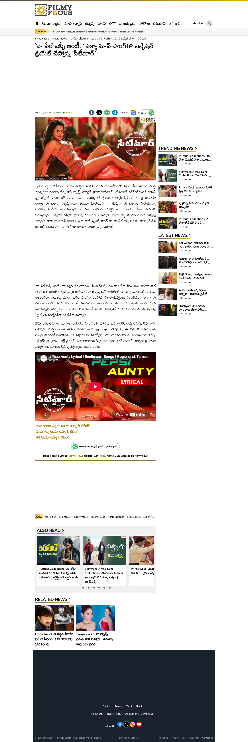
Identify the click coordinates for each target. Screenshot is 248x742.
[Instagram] (132, 724)
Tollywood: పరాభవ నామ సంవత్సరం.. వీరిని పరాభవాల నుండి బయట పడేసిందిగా (195, 246)
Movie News (59, 38)
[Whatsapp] (75, 446)
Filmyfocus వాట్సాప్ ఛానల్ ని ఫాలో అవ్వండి (98, 446)
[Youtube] (139, 724)
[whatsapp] (107, 112)
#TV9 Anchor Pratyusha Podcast (69, 31)
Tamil (129, 706)
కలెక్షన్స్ (89, 23)
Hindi (139, 706)
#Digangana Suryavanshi (73, 517)
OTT (112, 23)
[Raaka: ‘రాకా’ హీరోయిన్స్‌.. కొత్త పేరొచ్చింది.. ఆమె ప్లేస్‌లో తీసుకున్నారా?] (167, 262)
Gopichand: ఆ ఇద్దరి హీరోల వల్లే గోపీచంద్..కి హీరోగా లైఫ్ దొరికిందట (54, 639)
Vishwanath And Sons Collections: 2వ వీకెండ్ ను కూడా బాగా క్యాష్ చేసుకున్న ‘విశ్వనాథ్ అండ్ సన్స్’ (104, 575)
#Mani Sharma (115, 517)
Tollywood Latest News (66, 737)
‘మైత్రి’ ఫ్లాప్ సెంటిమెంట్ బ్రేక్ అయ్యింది (194, 205)
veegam (134, 737)
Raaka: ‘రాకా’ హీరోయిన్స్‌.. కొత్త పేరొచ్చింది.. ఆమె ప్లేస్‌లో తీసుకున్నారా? (195, 262)
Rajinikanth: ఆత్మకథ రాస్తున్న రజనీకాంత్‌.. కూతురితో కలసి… (196, 277)
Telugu (119, 706)
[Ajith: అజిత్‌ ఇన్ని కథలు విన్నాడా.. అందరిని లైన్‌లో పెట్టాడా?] (167, 294)
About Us (96, 713)
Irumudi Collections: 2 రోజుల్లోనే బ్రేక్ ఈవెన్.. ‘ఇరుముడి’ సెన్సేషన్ (193, 222)
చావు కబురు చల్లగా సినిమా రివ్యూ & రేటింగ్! (63, 425)
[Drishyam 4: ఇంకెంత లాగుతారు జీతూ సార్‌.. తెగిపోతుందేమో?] (167, 310)
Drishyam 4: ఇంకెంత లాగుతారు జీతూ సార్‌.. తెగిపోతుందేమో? (192, 309)
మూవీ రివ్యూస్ (73, 23)
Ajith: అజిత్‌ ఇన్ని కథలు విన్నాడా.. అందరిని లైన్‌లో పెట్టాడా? (193, 293)
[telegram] (115, 112)
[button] (83, 588)
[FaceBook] (91, 112)
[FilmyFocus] (55, 10)
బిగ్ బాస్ (174, 23)
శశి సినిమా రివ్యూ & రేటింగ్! (53, 437)
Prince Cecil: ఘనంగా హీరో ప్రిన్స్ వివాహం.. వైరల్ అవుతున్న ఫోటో (150, 571)
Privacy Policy (113, 713)
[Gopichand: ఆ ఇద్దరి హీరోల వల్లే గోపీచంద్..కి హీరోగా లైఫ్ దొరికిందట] (54, 617)
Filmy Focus (42, 38)
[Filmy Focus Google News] (133, 112)
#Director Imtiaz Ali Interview (102, 31)
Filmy (103, 455)
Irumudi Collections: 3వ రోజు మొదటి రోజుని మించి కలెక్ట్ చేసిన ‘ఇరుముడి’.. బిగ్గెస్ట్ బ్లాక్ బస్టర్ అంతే (58, 573)
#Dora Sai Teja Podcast (131, 31)
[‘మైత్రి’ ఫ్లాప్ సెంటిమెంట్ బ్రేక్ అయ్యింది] (167, 207)
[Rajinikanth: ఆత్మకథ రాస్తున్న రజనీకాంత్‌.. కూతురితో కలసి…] (167, 278)
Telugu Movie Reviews (90, 737)
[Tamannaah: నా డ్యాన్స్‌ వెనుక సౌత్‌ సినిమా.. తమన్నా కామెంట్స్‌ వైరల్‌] (95, 617)
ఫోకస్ (102, 23)
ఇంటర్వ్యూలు (127, 23)
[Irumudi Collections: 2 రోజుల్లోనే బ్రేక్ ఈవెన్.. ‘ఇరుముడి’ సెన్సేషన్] (167, 223)
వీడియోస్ (159, 23)
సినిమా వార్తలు (51, 23)
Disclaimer (131, 713)
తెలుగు (196, 23)
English (107, 706)
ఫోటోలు (144, 23)
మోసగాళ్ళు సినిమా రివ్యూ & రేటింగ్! (58, 431)
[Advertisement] (15, 90)
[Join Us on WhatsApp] (151, 113)
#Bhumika (50, 517)
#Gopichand (98, 517)
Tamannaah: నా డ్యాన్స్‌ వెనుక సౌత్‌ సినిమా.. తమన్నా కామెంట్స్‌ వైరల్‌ (94, 639)
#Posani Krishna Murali (140, 517)
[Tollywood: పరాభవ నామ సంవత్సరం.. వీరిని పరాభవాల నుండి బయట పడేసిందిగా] (167, 247)
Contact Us (147, 713)
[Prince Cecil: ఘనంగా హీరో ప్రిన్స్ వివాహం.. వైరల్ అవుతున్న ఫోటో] (150, 550)
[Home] (37, 23)
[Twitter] (99, 112)
